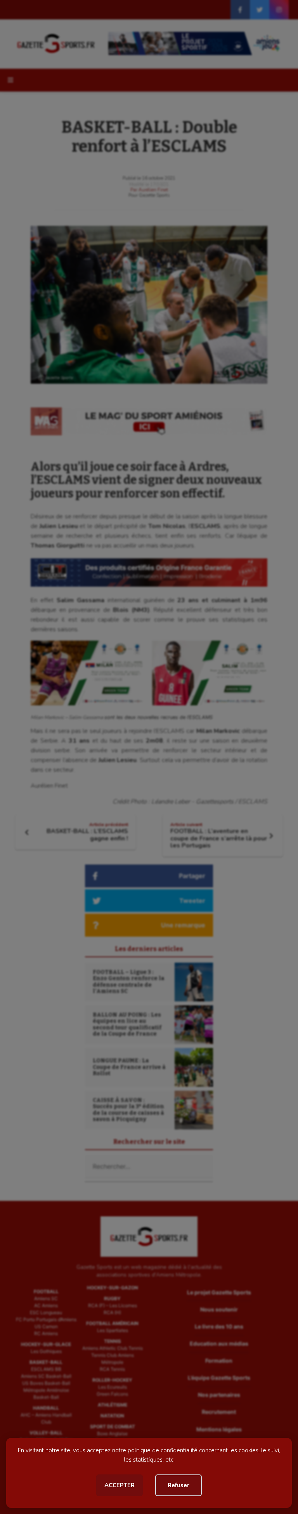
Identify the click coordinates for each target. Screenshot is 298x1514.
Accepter (119, 1485)
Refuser (178, 1485)
